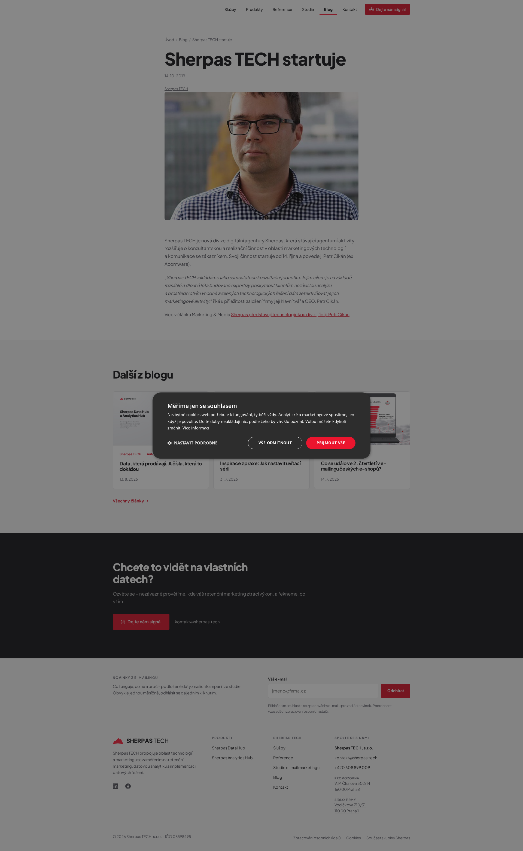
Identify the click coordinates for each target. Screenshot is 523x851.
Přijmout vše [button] (331, 442)
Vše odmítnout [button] (275, 442)
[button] (192, 443)
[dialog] (261, 425)
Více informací (196, 428)
